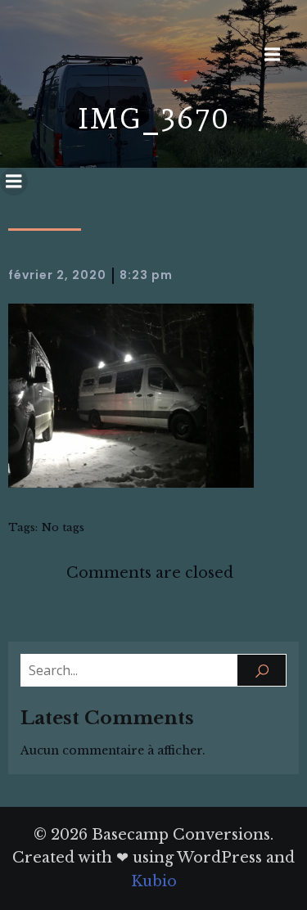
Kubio (154, 881)
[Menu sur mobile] (272, 55)
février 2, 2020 (57, 275)
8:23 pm (146, 275)
